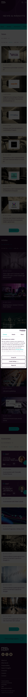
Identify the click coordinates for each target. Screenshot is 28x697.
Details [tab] (13, 334)
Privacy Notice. (20, 349)
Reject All (13, 365)
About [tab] (22, 334)
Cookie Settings (13, 361)
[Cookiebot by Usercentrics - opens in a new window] (19, 331)
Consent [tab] (5, 334)
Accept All (13, 357)
